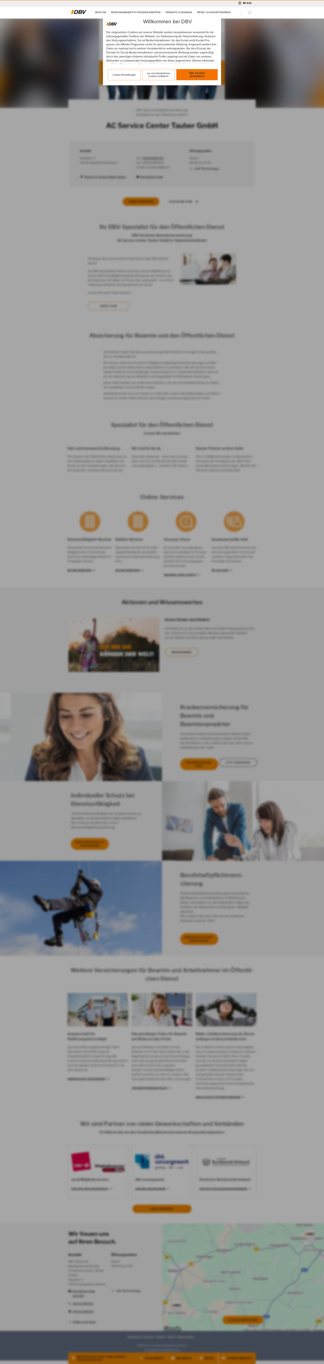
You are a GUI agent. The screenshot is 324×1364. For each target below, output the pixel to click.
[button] (250, 13)
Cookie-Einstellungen (124, 74)
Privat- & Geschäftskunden (214, 12)
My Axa (247, 3)
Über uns (100, 12)
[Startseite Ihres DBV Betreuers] (79, 14)
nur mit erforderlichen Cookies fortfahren (158, 75)
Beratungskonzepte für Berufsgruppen (135, 12)
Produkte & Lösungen (179, 12)
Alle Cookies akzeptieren (197, 75)
